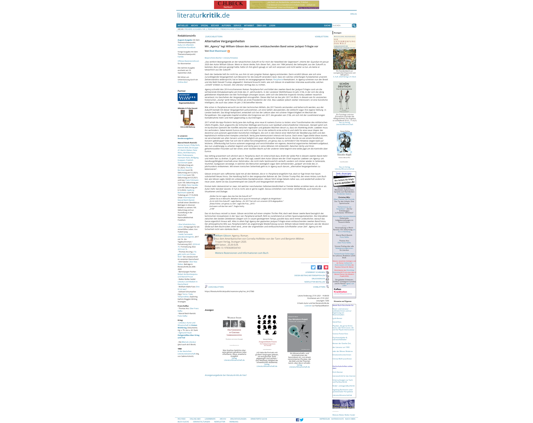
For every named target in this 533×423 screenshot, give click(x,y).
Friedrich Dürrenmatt (185, 161)
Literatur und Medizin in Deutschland (188, 282)
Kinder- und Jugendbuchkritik (344, 386)
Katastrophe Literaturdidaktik (344, 216)
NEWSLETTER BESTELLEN (314, 282)
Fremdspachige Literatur (232, 29)
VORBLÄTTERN (322, 36)
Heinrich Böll (183, 147)
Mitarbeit (249, 25)
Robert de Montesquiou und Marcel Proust (188, 275)
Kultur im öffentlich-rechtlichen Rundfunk (186, 46)
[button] (313, 267)
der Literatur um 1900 (341, 347)
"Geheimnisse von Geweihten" (343, 208)
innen (349, 359)
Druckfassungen (238, 419)
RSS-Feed (181, 419)
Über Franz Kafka (344, 242)
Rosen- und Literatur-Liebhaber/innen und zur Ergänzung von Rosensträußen (342, 312)
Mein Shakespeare (185, 155)
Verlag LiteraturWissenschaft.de (234, 359)
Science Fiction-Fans (340, 333)
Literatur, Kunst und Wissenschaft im (187, 325)
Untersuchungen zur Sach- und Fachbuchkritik (343, 381)
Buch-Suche (183, 421)
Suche (327, 25)
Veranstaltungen (201, 421)
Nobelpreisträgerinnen (344, 248)
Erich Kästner (338, 372)
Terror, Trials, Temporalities (185, 295)
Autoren (226, 25)
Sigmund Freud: (188, 335)
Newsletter (219, 421)
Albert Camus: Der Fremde (344, 199)
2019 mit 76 (182, 249)
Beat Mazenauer (218, 50)
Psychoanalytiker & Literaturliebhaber (340, 338)
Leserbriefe (210, 419)
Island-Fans (337, 322)
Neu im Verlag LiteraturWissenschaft (344, 123)
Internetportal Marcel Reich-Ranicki (186, 198)
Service (237, 25)
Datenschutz (337, 419)
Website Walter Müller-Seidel (343, 415)
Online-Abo (182, 82)
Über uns (261, 25)
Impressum (325, 419)
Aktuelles (183, 25)
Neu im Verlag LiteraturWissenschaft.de (344, 168)
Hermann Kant (184, 157)
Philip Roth (194, 145)
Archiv (194, 25)
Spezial (204, 25)
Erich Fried (182, 175)
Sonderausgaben (185, 138)
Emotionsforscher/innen (342, 355)
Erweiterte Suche (259, 419)
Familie (180, 56)
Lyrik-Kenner (337, 318)
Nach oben (350, 419)
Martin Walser (186, 150)
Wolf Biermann (189, 152)
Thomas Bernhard (185, 168)
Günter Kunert (184, 145)
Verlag (353, 14)
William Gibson (223, 235)
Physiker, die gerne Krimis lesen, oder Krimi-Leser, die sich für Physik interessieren (343, 328)
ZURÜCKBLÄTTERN (213, 36)
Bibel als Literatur (189, 342)
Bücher (215, 25)
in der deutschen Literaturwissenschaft (186, 352)
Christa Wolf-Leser (340, 359)
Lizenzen (308, 305)
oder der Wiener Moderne (343, 351)
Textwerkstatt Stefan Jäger (344, 254)
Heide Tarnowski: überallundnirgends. (186, 235)
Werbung (233, 421)
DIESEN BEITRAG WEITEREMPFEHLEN (309, 275)
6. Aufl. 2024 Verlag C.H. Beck (344, 77)
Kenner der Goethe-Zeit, (342, 343)
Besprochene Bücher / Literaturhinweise (221, 58)
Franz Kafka (182, 316)
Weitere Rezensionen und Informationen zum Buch (241, 252)
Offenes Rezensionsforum (188, 61)
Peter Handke (192, 185)
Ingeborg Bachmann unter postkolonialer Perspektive (343, 390)
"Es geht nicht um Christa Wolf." (187, 254)
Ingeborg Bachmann (186, 191)
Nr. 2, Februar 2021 (211, 29)
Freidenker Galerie (344, 194)
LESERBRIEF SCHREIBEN (315, 272)
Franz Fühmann (191, 180)
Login (272, 25)
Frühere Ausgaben (193, 29)
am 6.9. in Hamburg (346, 230)
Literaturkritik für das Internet (344, 376)
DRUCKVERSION (318, 278)
